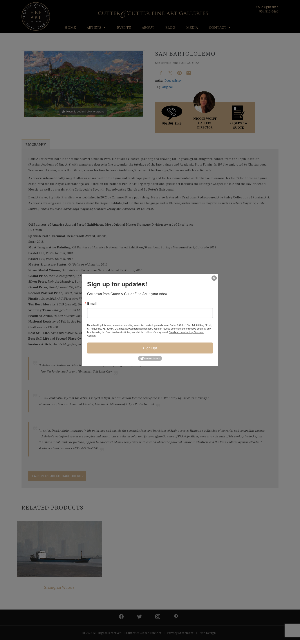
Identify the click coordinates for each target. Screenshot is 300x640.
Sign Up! (150, 347)
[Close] (214, 278)
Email (91, 303)
